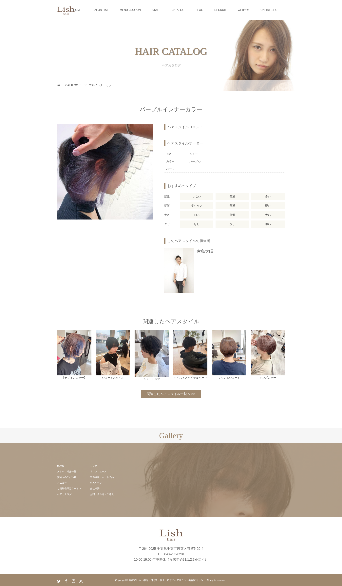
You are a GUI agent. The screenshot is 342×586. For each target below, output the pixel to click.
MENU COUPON (130, 9)
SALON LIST (101, 9)
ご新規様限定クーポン (69, 488)
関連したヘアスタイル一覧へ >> (171, 394)
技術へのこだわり (66, 477)
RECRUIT (220, 9)
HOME (77, 9)
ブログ (93, 465)
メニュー (62, 482)
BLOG (199, 9)
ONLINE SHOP (269, 9)
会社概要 (95, 488)
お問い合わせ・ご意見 (102, 494)
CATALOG (178, 9)
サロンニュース (98, 471)
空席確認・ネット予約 (102, 477)
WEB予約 (243, 9)
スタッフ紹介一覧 (66, 471)
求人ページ (96, 482)
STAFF (156, 9)
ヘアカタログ (64, 494)
